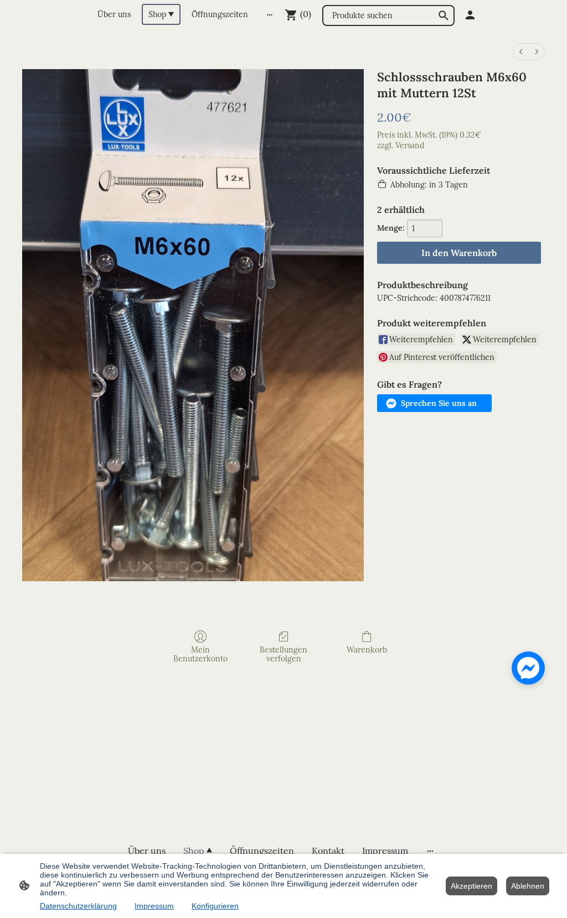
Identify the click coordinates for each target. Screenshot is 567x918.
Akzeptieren (471, 886)
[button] (434, 403)
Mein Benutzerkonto (200, 654)
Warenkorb (367, 650)
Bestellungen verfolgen (283, 654)
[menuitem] (521, 52)
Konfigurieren (215, 905)
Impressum (154, 905)
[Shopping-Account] (470, 15)
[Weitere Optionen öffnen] (269, 14)
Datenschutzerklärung (78, 905)
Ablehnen (527, 886)
